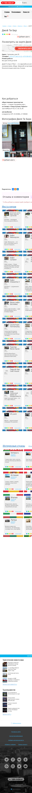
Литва (14, 520)
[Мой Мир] (18, 189)
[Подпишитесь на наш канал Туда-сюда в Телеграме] (16, 7)
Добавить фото (24, 37)
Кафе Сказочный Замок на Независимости (15, 394)
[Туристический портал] (8, 3)
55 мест (13, 522)
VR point (13, 414)
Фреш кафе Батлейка (15, 303)
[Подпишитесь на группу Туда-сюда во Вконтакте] (19, 762)
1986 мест (13, 455)
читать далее (17, 227)
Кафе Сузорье (13, 258)
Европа (14, 26)
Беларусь (20, 26)
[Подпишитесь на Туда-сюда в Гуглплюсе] (6, 769)
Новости (26, 12)
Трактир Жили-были (14, 348)
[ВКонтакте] (13, 189)
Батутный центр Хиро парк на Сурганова (15, 214)
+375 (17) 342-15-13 (15, 56)
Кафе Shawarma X (15, 281)
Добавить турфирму (10, 744)
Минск (25, 26)
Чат (5, 16)
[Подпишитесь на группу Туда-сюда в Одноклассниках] (25, 762)
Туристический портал (16, 785)
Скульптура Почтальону (15, 325)
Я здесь (24, 2)
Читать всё (6, 714)
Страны (7, 12)
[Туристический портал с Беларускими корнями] (16, 779)
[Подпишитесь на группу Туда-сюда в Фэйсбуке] (13, 762)
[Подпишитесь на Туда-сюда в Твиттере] (19, 769)
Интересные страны (14, 445)
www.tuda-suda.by (19, 784)
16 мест (13, 500)
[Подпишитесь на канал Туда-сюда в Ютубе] (25, 769)
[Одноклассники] (15, 189)
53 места (13, 478)
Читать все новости (9, 684)
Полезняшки (16, 12)
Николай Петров (13, 123)
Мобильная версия (17, 723)
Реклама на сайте (16, 732)
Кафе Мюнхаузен (14, 236)
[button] (3, 136)
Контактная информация (16, 736)
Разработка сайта (17, 789)
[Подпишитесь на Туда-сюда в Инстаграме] (13, 769)
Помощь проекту (22, 744)
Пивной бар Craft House (15, 370)
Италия (14, 498)
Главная (4, 26)
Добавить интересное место (16, 740)
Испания (14, 475)
